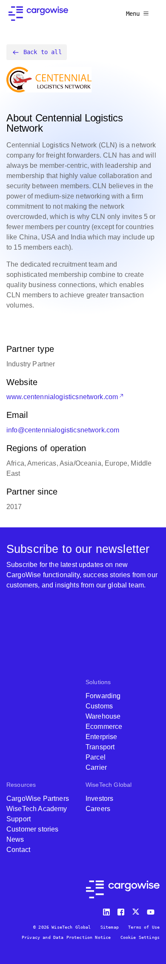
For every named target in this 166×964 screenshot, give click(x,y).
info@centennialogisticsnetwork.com (62, 430)
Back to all (42, 52)
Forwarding (103, 695)
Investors (99, 798)
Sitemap (109, 927)
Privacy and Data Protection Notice (66, 937)
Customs (99, 706)
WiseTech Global (109, 784)
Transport (100, 747)
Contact (18, 849)
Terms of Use (144, 927)
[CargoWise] (38, 13)
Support (18, 819)
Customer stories (32, 829)
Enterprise (101, 736)
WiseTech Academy (36, 808)
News (15, 839)
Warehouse (103, 716)
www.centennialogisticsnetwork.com (62, 396)
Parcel (96, 757)
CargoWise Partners (37, 798)
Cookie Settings (140, 937)
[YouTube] (152, 910)
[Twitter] (136, 910)
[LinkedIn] (107, 910)
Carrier (96, 767)
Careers (98, 808)
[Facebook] (122, 910)
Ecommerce (104, 726)
